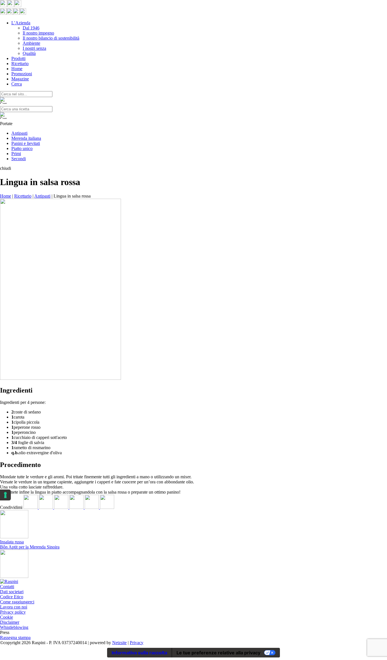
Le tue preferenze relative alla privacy (218, 652)
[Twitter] (46, 507)
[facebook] (31, 507)
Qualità (29, 53)
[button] (193, 168)
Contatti (7, 586)
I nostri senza (34, 48)
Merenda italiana (26, 138)
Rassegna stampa (15, 637)
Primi (16, 153)
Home (16, 68)
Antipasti (19, 133)
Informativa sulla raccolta (139, 652)
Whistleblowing (14, 627)
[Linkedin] (61, 507)
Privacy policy (13, 612)
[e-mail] (107, 507)
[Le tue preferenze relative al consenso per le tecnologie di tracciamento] (5, 495)
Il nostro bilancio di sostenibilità (51, 38)
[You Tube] (17, 5)
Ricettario (20, 63)
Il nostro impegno (38, 33)
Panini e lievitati (25, 143)
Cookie (6, 617)
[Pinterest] (77, 507)
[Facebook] (3, 5)
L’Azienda (20, 22)
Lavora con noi (13, 607)
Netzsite (119, 642)
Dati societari (12, 591)
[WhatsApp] (92, 507)
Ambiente (31, 43)
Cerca (16, 84)
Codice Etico (11, 596)
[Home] (9, 581)
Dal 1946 (31, 27)
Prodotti (18, 58)
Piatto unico (22, 148)
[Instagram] (10, 5)
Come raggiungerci (17, 601)
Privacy (136, 642)
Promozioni (21, 73)
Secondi (18, 158)
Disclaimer (9, 622)
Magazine (20, 78)
